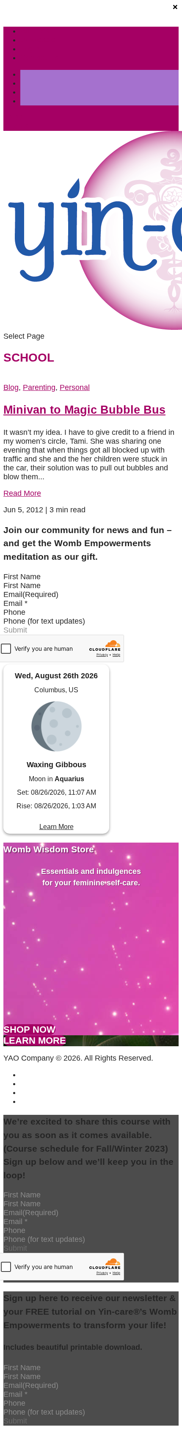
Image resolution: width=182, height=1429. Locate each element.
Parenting (39, 387)
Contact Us (39, 57)
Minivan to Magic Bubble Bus (84, 410)
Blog (11, 387)
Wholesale (38, 40)
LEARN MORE (34, 1040)
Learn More (56, 826)
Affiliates (34, 31)
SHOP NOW (29, 1029)
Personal (75, 387)
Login (29, 48)
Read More (22, 493)
